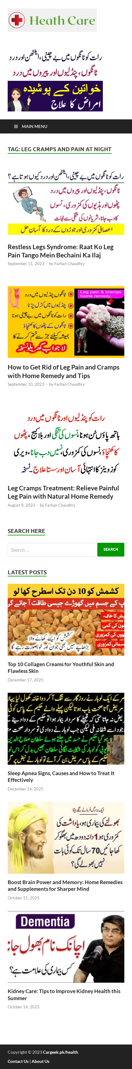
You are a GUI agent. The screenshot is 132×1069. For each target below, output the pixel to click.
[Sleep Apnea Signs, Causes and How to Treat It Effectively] (66, 766)
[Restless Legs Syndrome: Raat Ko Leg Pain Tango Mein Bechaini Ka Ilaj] (66, 204)
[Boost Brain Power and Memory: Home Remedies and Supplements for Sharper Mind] (66, 875)
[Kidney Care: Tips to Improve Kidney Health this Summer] (66, 984)
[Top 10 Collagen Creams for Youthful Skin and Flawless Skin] (66, 657)
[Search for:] (66, 550)
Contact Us (18, 1061)
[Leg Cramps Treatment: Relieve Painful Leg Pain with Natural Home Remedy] (66, 445)
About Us (40, 1061)
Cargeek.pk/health (60, 1052)
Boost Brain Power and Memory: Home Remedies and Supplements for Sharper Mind (65, 885)
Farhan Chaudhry (69, 263)
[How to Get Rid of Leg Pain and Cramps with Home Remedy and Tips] (66, 324)
